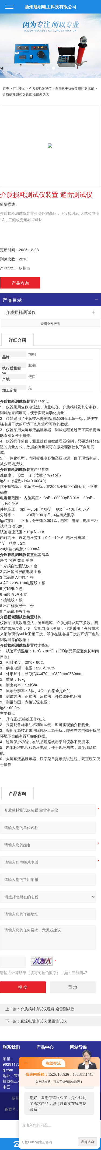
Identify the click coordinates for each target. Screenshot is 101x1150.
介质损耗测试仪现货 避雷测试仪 (47, 1008)
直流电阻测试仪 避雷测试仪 (43, 1021)
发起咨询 (87, 1141)
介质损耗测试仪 (40, 88)
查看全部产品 (50, 323)
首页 (6, 88)
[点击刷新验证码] (42, 961)
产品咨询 (20, 283)
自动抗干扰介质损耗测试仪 (74, 88)
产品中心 (19, 88)
